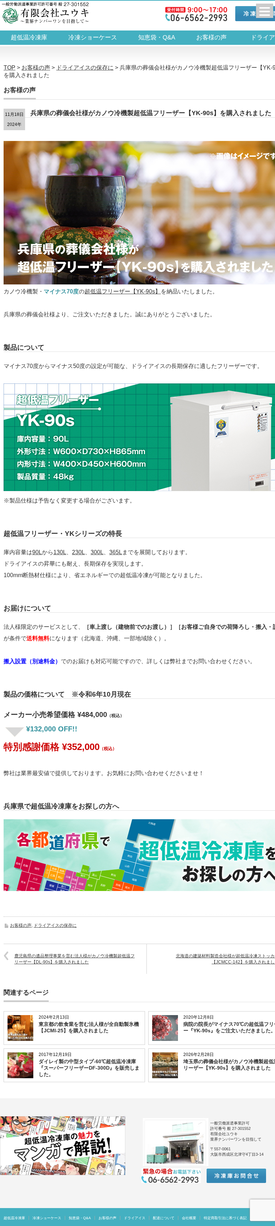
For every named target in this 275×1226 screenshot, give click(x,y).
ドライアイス (134, 1218)
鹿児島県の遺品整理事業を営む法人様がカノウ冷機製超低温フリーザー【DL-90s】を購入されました (74, 959)
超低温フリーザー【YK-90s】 (123, 291)
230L (78, 552)
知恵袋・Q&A (156, 37)
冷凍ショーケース (92, 37)
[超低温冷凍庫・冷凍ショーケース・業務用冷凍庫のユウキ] (45, 13)
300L (97, 552)
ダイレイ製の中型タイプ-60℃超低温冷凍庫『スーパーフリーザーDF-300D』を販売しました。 (89, 1067)
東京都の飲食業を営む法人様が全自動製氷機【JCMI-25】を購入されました (89, 1027)
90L (37, 552)
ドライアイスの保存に (55, 925)
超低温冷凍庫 (29, 37)
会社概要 (189, 1218)
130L (59, 552)
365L (115, 552)
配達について (163, 1218)
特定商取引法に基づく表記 (225, 1218)
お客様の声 (211, 37)
